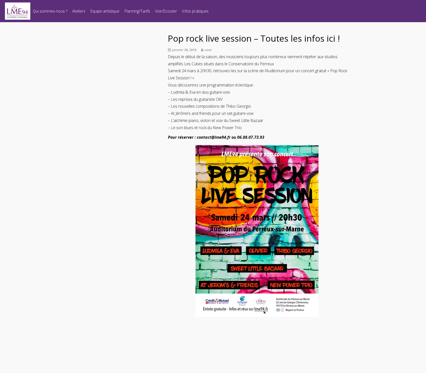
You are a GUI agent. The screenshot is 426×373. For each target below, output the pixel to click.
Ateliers (78, 11)
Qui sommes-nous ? (50, 11)
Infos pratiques (195, 11)
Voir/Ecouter (166, 11)
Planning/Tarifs (137, 11)
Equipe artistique (104, 11)
